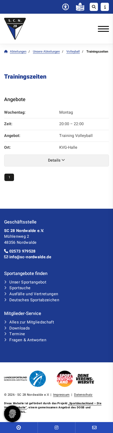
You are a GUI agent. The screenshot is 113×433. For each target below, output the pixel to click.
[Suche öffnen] (94, 7)
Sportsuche (19, 288)
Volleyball (73, 51)
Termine (17, 334)
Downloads (19, 328)
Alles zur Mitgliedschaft (31, 322)
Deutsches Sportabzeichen (34, 300)
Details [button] (54, 160)
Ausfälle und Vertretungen (33, 294)
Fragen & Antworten (27, 340)
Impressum (61, 394)
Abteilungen (18, 51)
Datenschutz (83, 394)
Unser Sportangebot (27, 282)
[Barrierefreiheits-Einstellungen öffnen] (65, 7)
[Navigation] (101, 29)
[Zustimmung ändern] (12, 414)
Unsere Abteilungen (46, 51)
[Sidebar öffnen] (105, 7)
